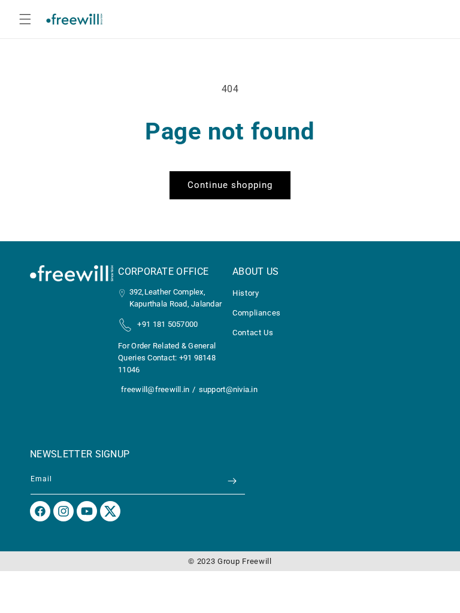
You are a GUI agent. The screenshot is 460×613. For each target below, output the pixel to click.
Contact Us (252, 332)
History (245, 293)
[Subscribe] (232, 481)
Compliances (256, 312)
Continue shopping (230, 185)
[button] (25, 19)
